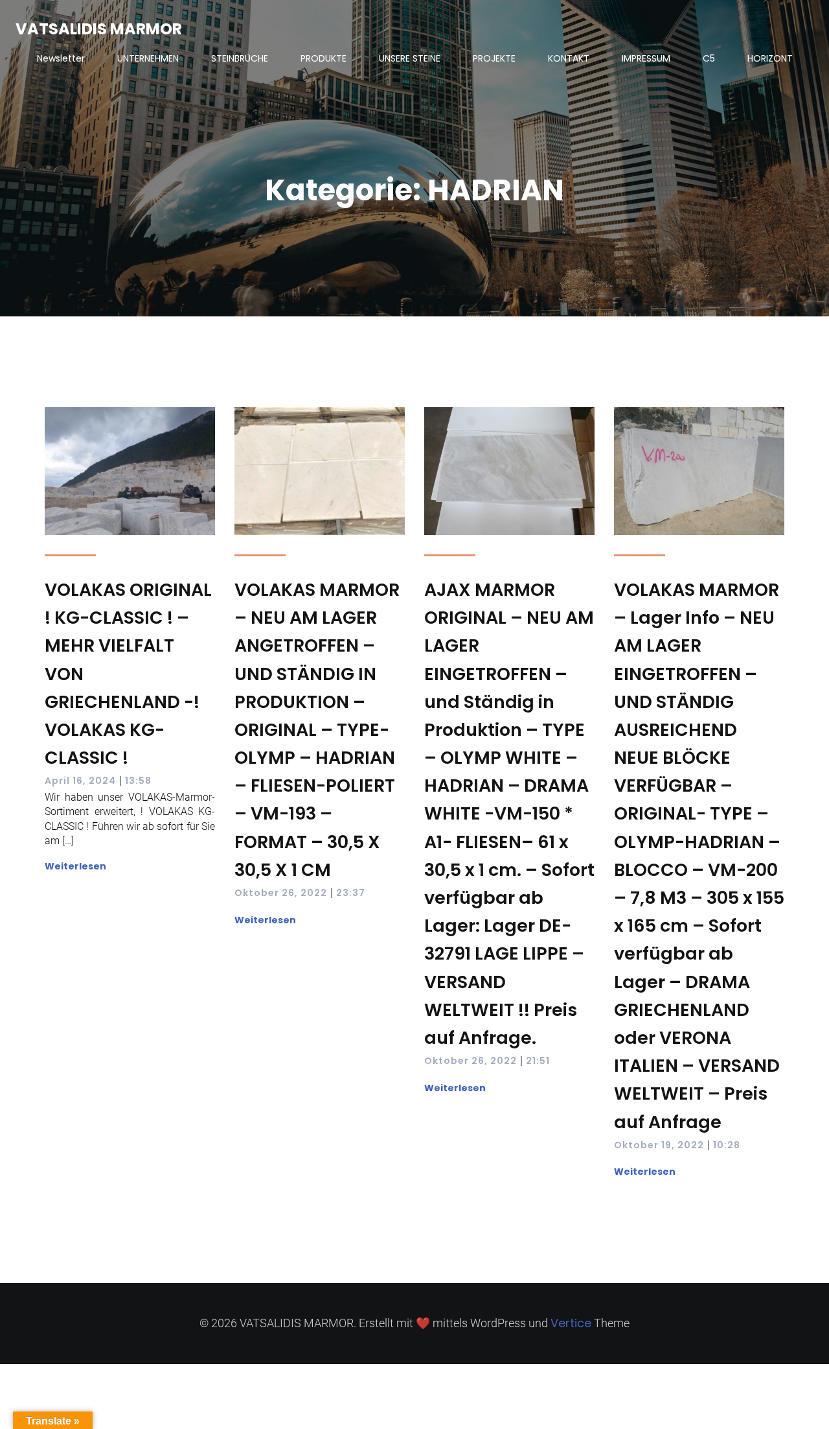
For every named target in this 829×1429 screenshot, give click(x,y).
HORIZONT (770, 58)
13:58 (138, 780)
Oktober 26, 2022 (280, 892)
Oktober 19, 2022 (659, 1145)
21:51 (538, 1060)
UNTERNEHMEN (148, 58)
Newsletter (61, 58)
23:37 (350, 892)
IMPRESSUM (646, 58)
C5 (709, 58)
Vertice (571, 1323)
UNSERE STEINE (409, 58)
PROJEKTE (494, 58)
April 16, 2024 (80, 780)
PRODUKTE (323, 58)
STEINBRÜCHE (239, 58)
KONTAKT (568, 58)
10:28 (726, 1145)
